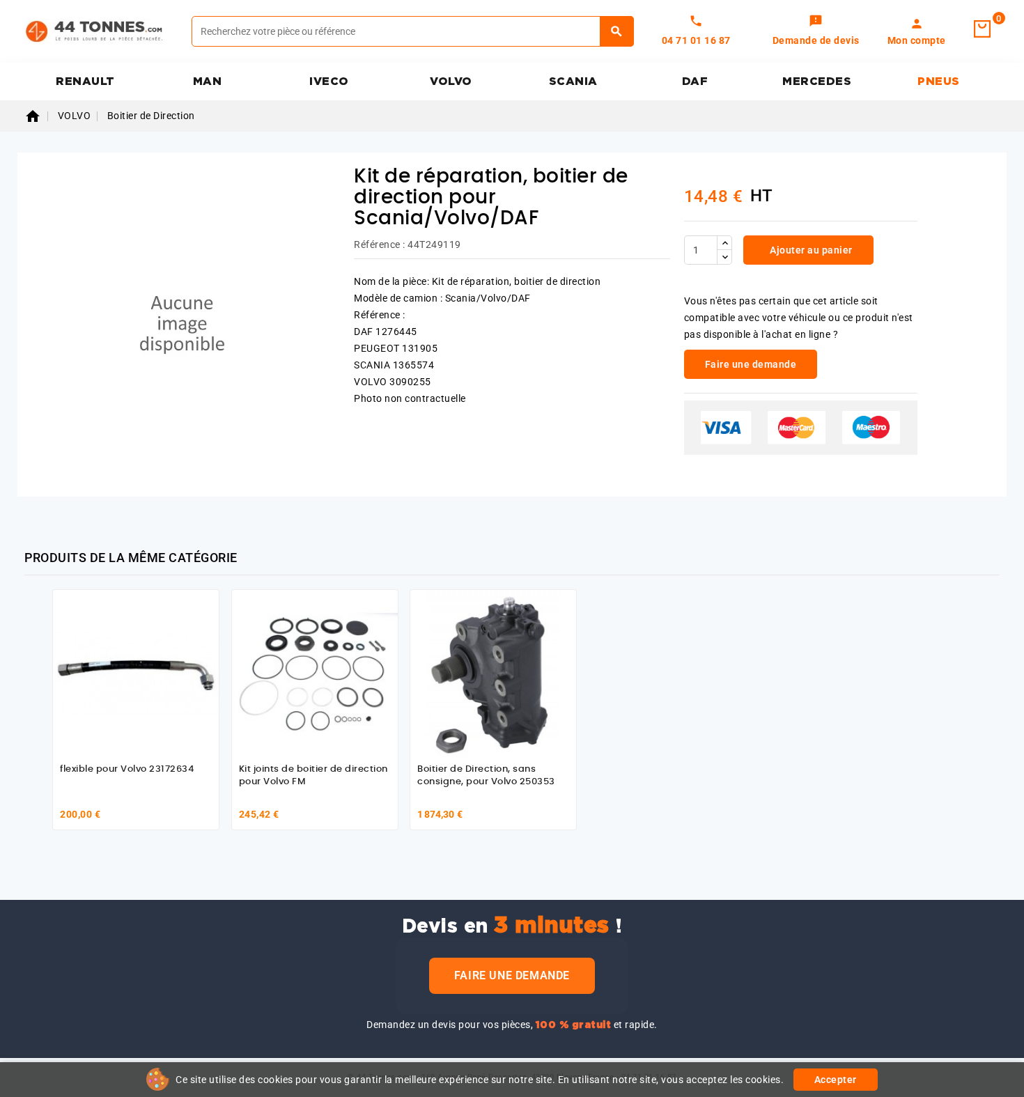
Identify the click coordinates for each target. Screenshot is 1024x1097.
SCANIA (573, 81)
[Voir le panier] (982, 29)
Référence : (379, 244)
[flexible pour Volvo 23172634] (135, 672)
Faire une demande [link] (751, 364)
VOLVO (451, 81)
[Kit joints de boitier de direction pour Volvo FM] (314, 672)
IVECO (329, 81)
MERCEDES (816, 81)
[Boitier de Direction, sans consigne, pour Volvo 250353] (493, 672)
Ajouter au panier (810, 250)
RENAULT (85, 81)
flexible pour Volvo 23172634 (127, 769)
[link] (816, 31)
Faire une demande (512, 975)
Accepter (835, 1079)
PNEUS (938, 81)
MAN (207, 81)
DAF (695, 81)
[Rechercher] (617, 31)
